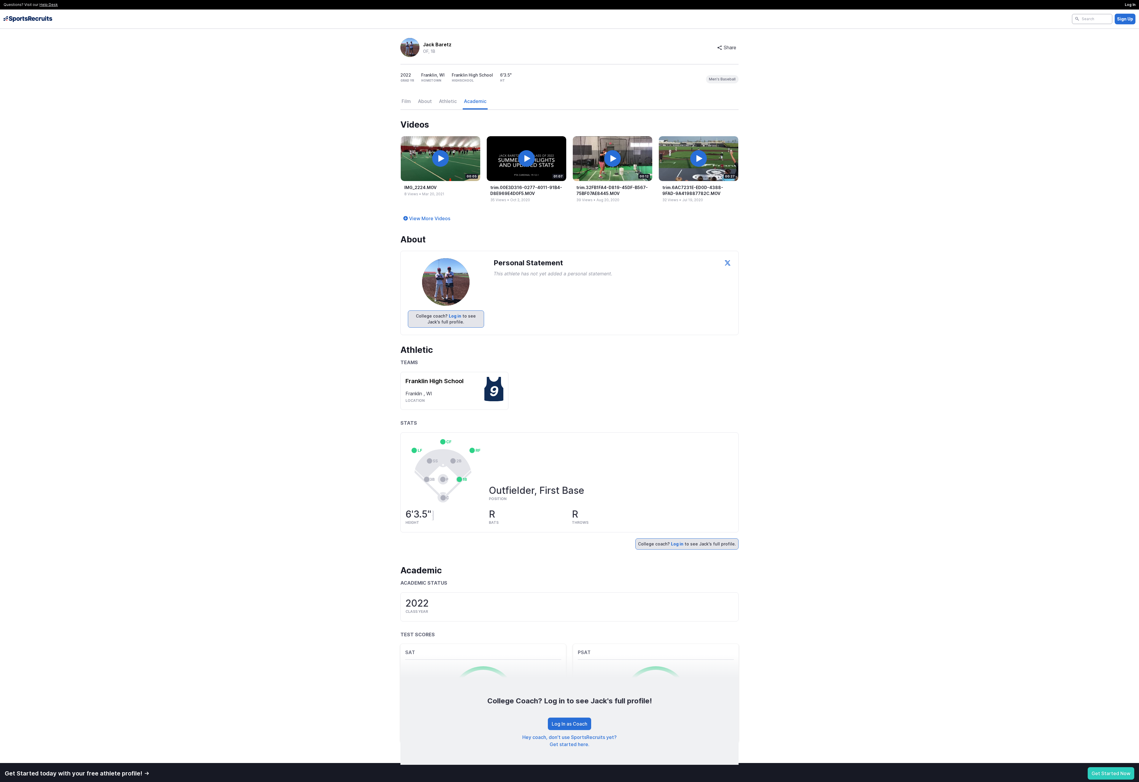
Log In (1130, 4)
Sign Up (1125, 18)
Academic (475, 101)
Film (406, 101)
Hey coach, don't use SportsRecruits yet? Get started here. (569, 740)
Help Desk (48, 4)
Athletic (448, 101)
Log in (455, 315)
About (425, 101)
